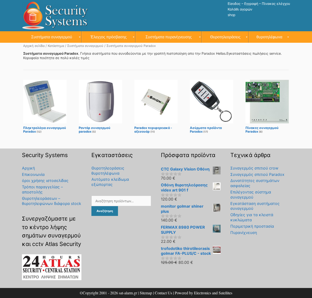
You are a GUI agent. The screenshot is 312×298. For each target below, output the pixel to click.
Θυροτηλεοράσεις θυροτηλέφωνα (107, 171)
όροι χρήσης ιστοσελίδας (45, 180)
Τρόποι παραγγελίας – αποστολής (42, 189)
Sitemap (146, 292)
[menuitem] (52, 37)
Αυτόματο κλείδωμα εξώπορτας (110, 182)
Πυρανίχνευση (243, 232)
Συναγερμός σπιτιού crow (254, 168)
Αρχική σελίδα (34, 46)
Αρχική (28, 168)
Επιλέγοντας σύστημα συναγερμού (250, 195)
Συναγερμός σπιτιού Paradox (257, 174)
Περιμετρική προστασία (252, 226)
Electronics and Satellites (213, 292)
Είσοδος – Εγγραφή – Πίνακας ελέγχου (259, 3)
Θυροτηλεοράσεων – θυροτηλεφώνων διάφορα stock (51, 201)
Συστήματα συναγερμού (85, 46)
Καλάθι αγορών (240, 9)
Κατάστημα (56, 46)
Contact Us (163, 292)
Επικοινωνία (33, 174)
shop (231, 15)
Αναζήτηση (105, 211)
